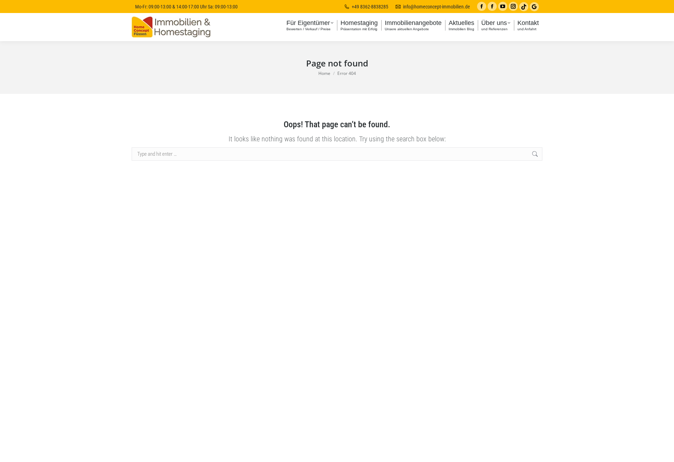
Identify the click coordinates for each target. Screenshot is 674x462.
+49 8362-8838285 (370, 6)
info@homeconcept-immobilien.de (436, 6)
